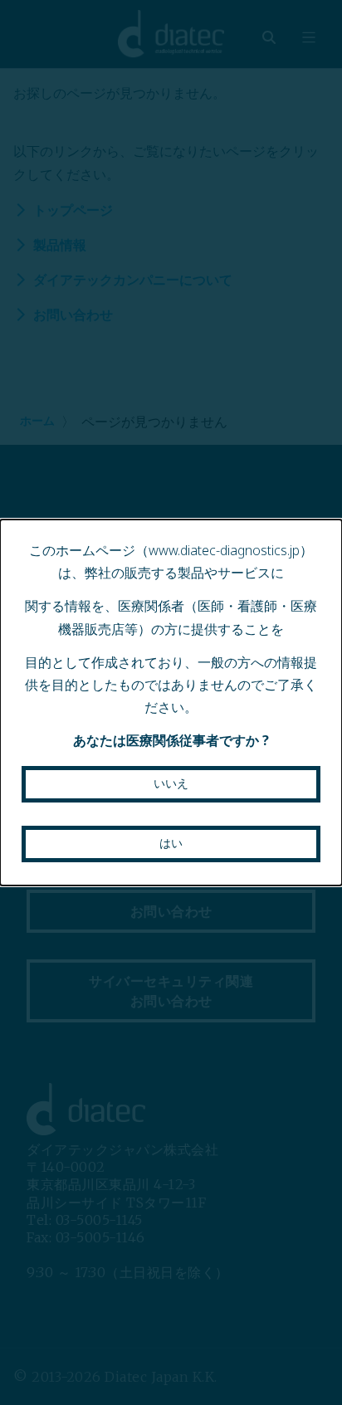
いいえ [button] (171, 783)
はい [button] (171, 843)
